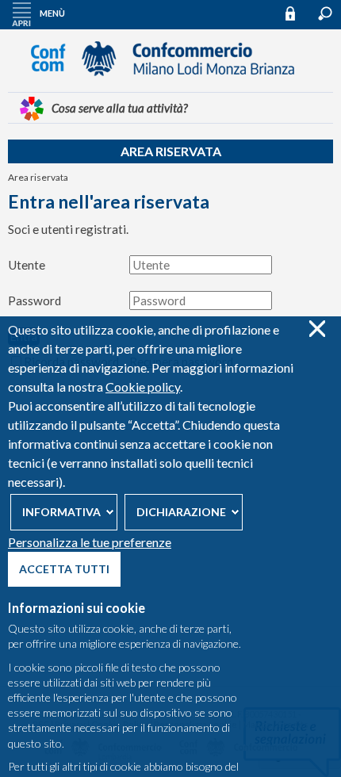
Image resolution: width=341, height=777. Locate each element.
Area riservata (171, 151)
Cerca (325, 13)
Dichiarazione (181, 512)
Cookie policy (142, 386)
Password (34, 300)
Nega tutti (316, 328)
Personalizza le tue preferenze (89, 541)
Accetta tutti (64, 569)
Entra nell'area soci (297, 13)
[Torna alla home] (170, 83)
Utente (26, 265)
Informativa (61, 512)
